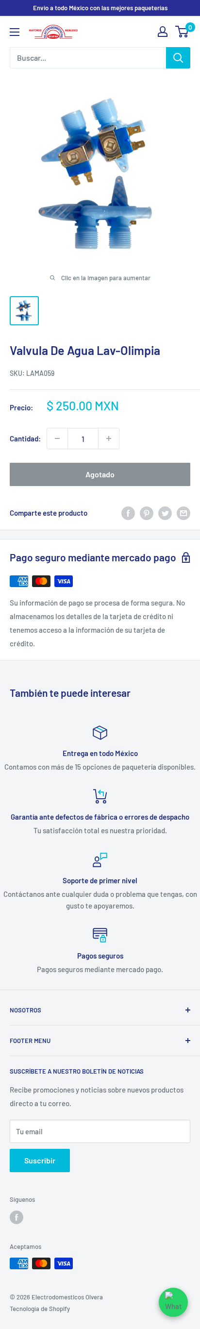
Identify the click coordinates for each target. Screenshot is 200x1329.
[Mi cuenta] (162, 31)
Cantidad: (25, 438)
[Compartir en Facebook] (128, 512)
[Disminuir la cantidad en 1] (57, 438)
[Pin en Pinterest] (146, 512)
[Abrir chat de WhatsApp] (173, 1302)
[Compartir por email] (183, 512)
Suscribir (39, 1160)
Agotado (100, 474)
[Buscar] (178, 57)
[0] (182, 31)
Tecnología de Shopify (40, 1308)
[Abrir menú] (14, 32)
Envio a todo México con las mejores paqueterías (100, 8)
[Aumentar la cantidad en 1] (109, 438)
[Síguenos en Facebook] (16, 1217)
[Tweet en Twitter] (165, 512)
